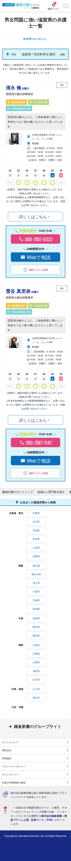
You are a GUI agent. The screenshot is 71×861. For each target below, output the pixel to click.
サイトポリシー (10, 774)
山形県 (36, 547)
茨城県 (36, 600)
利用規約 (6, 758)
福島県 (36, 556)
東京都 (36, 565)
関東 (21, 565)
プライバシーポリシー (14, 766)
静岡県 (36, 626)
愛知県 (36, 635)
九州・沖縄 (17, 707)
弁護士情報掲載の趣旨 (14, 782)
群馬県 (36, 608)
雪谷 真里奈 (22, 293)
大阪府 (36, 645)
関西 (21, 645)
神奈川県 (36, 574)
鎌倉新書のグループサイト (37, 726)
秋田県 (36, 538)
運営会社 (6, 750)
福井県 (36, 618)
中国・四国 (17, 689)
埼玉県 (36, 582)
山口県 (36, 689)
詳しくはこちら (33, 216)
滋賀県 (36, 670)
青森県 (36, 513)
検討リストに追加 (38, 269)
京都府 (36, 653)
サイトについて (10, 742)
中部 (21, 618)
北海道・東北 (16, 513)
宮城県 (36, 530)
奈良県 (36, 679)
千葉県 (36, 591)
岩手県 (36, 521)
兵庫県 (36, 662)
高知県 (36, 697)
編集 (62, 54)
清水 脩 (19, 90)
